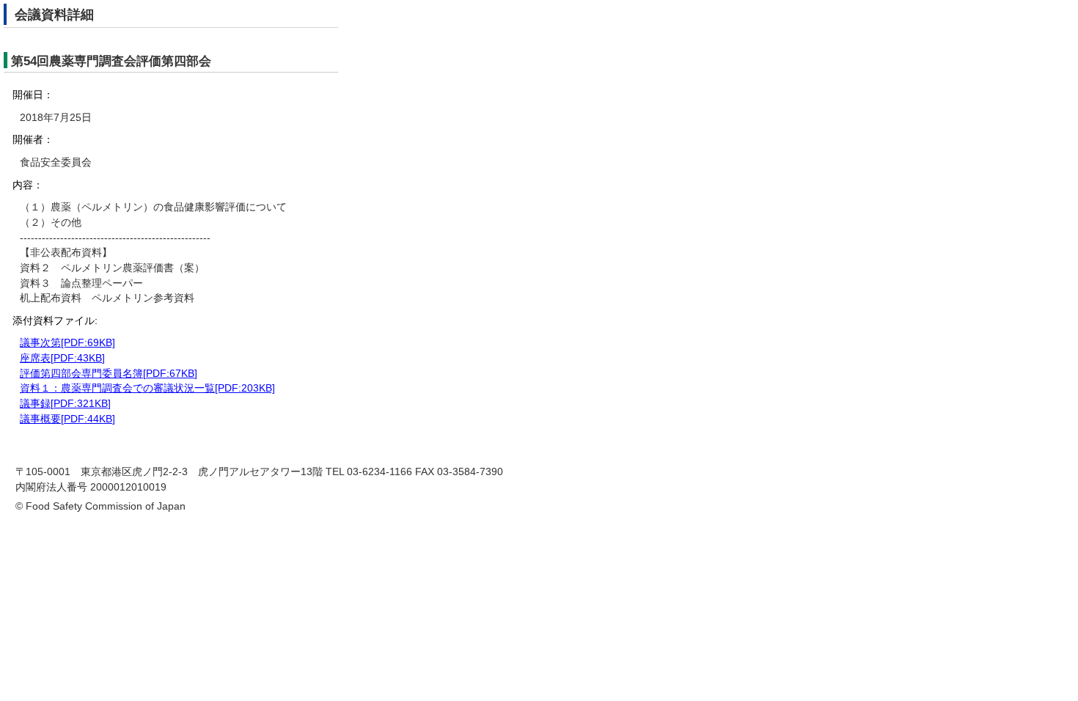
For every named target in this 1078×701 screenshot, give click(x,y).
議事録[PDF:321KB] (65, 403)
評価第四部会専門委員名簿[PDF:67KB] (108, 373)
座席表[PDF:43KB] (62, 358)
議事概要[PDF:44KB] (67, 419)
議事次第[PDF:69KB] (67, 342)
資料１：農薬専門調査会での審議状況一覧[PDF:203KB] (147, 388)
